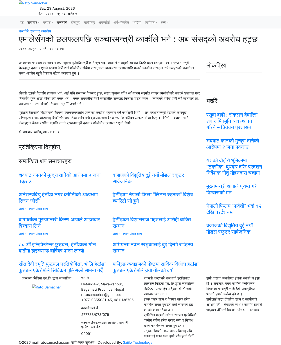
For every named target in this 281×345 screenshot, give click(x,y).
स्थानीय (46, 31)
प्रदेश (46, 22)
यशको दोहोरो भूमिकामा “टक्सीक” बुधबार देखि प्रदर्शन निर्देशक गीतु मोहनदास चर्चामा (234, 166)
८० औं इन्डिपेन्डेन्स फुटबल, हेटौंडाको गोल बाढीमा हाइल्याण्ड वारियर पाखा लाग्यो (57, 247)
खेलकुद (75, 22)
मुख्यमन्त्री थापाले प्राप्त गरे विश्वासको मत (231, 189)
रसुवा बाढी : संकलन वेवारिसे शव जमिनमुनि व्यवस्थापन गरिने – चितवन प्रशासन (232, 121)
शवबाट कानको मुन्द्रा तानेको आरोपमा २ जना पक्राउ (60, 178)
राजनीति (62, 22)
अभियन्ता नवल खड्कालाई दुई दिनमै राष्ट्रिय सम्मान (153, 247)
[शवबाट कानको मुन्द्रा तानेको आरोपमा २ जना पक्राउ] (62, 169)
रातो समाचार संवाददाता (33, 208)
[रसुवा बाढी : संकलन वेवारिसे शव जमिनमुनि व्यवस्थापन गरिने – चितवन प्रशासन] (234, 109)
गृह (22, 22)
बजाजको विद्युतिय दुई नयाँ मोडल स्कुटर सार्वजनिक (148, 178)
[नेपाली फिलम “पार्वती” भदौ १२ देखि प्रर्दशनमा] (234, 200)
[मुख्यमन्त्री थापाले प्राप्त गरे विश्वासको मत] (234, 180)
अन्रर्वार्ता (104, 22)
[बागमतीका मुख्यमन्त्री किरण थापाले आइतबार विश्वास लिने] (62, 214)
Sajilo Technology (137, 342)
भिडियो (137, 22)
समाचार (32, 22)
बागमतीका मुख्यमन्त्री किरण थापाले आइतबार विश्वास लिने (59, 222)
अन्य (163, 22)
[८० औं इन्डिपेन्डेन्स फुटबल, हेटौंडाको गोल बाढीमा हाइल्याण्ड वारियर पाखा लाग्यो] (62, 239)
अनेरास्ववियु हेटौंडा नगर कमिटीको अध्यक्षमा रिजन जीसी (58, 197)
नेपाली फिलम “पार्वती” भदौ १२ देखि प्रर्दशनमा (234, 209)
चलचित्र (89, 22)
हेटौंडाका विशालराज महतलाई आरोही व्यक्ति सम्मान (152, 222)
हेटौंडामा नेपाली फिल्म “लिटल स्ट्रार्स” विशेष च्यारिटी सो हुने (153, 197)
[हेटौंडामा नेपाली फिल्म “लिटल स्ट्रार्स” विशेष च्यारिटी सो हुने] (156, 189)
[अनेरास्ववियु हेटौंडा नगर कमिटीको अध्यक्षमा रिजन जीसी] (62, 189)
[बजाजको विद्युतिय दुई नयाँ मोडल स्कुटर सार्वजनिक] (156, 169)
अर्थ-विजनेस (121, 22)
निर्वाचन (150, 22)
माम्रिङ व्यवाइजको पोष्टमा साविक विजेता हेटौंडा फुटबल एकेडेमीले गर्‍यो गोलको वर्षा (155, 267)
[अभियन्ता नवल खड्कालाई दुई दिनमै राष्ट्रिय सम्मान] (156, 239)
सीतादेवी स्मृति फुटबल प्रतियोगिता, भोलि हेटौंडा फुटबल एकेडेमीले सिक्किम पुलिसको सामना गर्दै (62, 267)
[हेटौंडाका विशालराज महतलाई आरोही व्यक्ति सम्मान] (156, 214)
